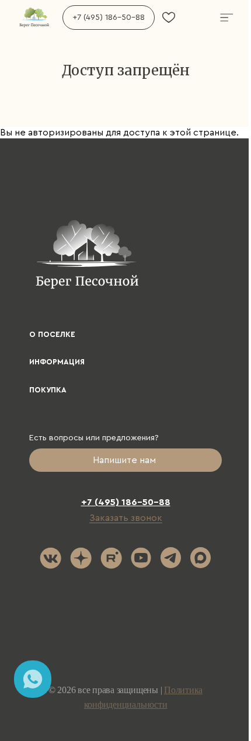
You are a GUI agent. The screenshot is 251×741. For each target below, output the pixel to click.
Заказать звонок (125, 518)
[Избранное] (169, 18)
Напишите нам (125, 460)
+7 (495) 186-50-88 (108, 17)
